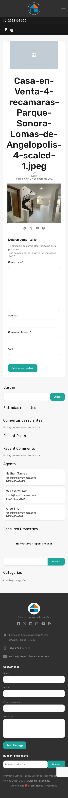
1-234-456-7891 (15, 516)
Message (8, 716)
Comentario (15, 262)
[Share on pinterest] (43, 228)
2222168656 (17, 20)
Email (6, 687)
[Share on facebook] (24, 228)
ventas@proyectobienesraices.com (29, 656)
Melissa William (17, 491)
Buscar (9, 387)
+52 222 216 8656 (20, 648)
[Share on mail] (37, 228)
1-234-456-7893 (15, 481)
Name (6, 673)
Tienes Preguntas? (46, 785)
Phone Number (11, 702)
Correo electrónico (19, 332)
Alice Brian (13, 508)
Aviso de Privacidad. (38, 780)
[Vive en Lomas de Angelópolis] (34, 13)
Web (10, 348)
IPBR (31, 785)
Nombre (13, 315)
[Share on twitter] (31, 228)
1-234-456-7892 (15, 498)
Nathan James (16, 473)
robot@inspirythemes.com (21, 477)
